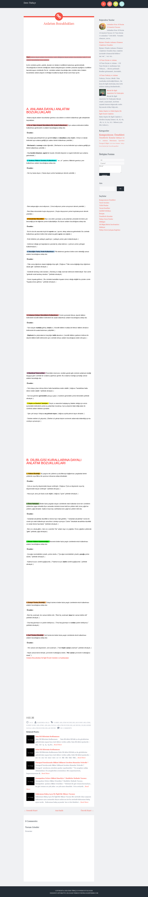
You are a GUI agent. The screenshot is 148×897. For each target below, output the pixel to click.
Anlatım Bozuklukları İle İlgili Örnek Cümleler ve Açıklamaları (47, 658)
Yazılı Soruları (104, 203)
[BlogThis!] (29, 718)
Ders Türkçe (30, 2)
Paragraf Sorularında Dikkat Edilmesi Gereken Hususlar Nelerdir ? (61, 762)
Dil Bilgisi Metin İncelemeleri (109, 224)
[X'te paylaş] (31, 718)
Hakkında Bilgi (43, 722)
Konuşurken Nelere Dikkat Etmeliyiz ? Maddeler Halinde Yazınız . (61, 778)
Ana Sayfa (59, 810)
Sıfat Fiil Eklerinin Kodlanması (47, 749)
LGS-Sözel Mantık (115, 143)
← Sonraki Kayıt (30, 810)
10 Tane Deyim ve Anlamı (108, 60)
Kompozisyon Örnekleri (111, 134)
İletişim (101, 214)
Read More (58, 744)
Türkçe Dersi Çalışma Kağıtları (109, 230)
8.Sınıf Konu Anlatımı (35, 725)
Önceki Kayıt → (87, 810)
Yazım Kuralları (104, 208)
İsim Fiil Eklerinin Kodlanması (47, 736)
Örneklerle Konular (107, 137)
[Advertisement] (58, 41)
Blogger (89, 891)
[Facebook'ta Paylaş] (33, 718)
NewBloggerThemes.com (89, 893)
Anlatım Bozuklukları (59, 23)
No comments (66, 728)
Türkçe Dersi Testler (106, 219)
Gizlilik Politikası (105, 211)
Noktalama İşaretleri (117, 140)
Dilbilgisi (102, 222)
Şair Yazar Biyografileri (112, 146)
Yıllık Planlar (103, 205)
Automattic (61, 893)
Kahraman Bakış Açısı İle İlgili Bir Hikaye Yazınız (55, 794)
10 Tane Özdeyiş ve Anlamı (108, 75)
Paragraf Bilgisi (104, 143)
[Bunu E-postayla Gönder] (27, 718)
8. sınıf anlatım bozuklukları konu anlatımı (72, 722)
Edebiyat (119, 138)
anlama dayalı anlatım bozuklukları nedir (62, 725)
